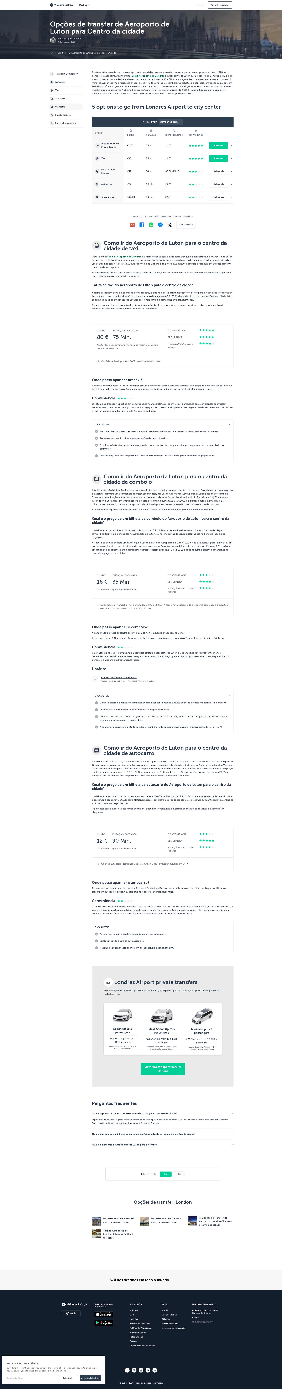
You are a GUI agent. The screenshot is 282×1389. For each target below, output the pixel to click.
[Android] (108, 1323)
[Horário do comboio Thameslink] (163, 679)
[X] (169, 224)
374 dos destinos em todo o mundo (139, 1280)
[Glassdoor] (148, 1370)
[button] (232, 145)
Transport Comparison (66, 74)
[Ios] (108, 1314)
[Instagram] (141, 1370)
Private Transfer (63, 115)
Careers (133, 1341)
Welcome (60, 82)
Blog (132, 1315)
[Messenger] (160, 224)
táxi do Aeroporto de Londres (147, 75)
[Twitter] (134, 1370)
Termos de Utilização (140, 1323)
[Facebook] (141, 224)
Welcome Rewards (139, 1332)
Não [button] (179, 1174)
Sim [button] (165, 1174)
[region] (53, 1370)
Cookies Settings (15, 1378)
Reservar (218, 145)
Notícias (134, 1319)
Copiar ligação (186, 225)
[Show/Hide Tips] (229, 424)
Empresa (134, 1310)
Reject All (67, 1378)
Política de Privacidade (140, 1328)
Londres (62, 53)
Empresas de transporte (173, 1328)
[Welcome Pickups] (61, 5)
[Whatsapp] (151, 224)
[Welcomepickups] (74, 1304)
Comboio (60, 98)
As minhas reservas (220, 5)
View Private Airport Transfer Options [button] (163, 1069)
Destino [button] (83, 5)
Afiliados (166, 1319)
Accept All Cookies (90, 1378)
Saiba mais (218, 171)
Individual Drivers (170, 1323)
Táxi (57, 90)
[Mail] (132, 225)
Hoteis (165, 1310)
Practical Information (66, 123)
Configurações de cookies (142, 1345)
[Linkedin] (154, 1370)
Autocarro (60, 107)
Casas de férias (169, 1315)
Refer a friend (136, 1337)
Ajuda (73, 1313)
